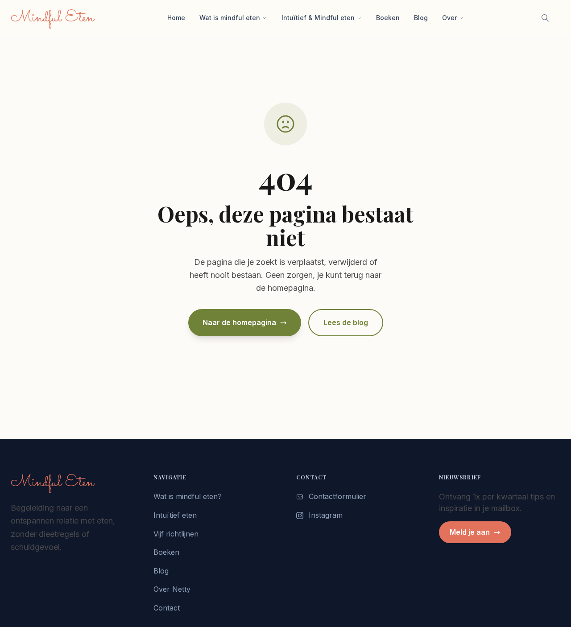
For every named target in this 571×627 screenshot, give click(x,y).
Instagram (326, 515)
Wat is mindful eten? (187, 496)
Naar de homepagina (239, 322)
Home (176, 17)
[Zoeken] (545, 18)
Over (449, 17)
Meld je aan (470, 532)
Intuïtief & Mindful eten (318, 17)
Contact (166, 607)
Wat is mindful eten (229, 17)
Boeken (388, 17)
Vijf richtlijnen (176, 533)
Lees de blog (345, 322)
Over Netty (171, 589)
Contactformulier (337, 496)
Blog (421, 17)
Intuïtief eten (175, 515)
